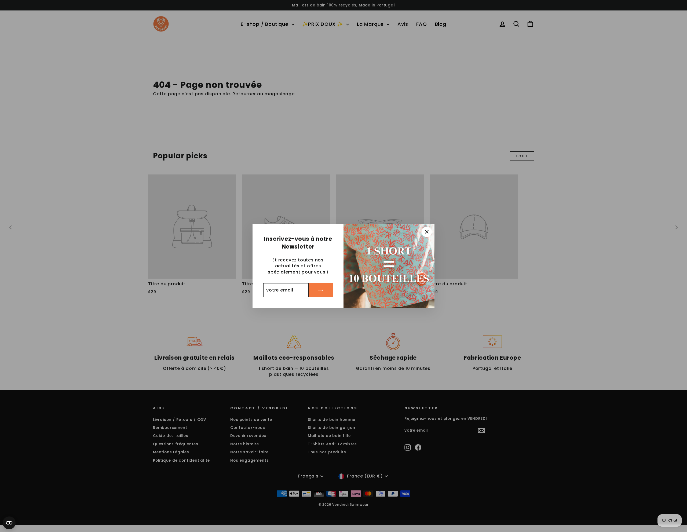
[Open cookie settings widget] (9, 522)
